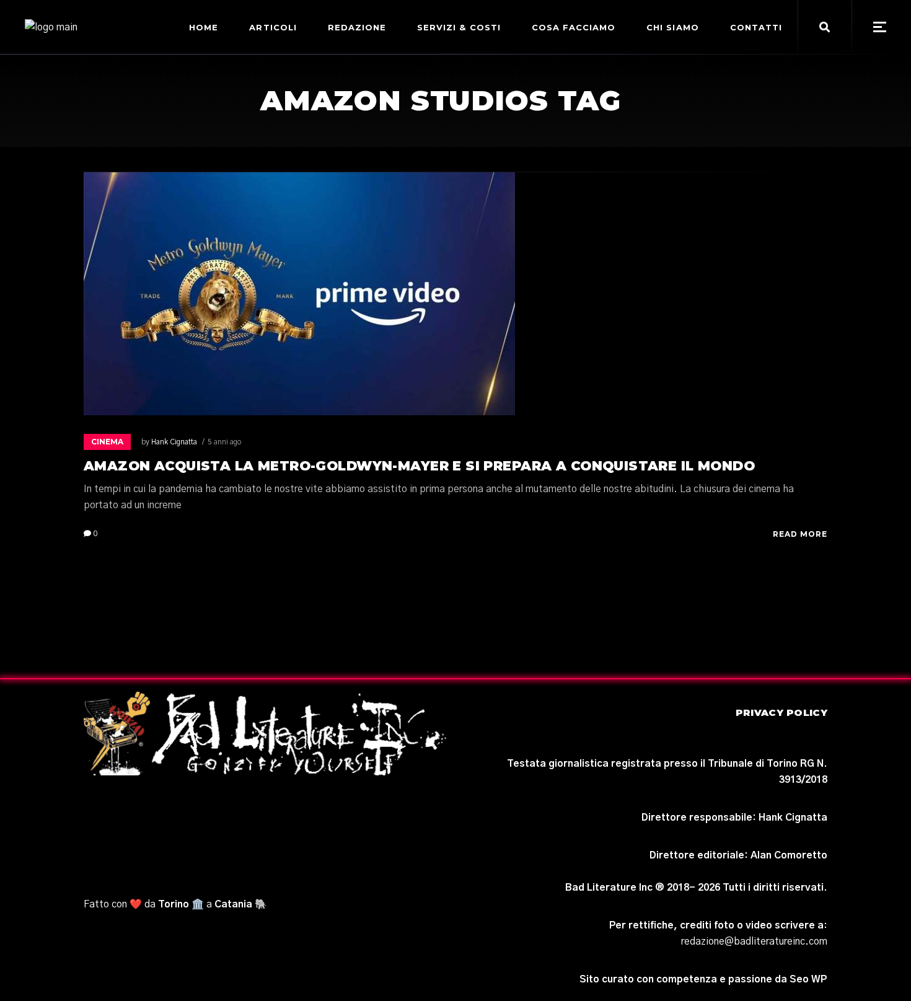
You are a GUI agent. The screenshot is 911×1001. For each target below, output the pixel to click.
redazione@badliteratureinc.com (754, 941)
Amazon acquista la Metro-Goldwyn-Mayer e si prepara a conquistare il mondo (419, 466)
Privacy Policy (781, 712)
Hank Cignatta (174, 442)
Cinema (107, 441)
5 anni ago (224, 442)
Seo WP (808, 979)
